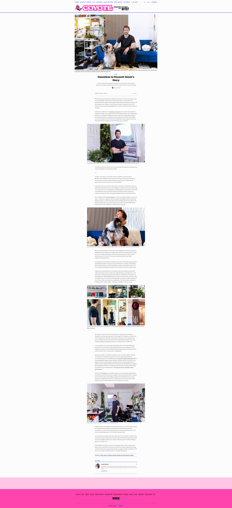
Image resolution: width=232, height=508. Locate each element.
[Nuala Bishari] (112, 88)
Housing (105, 455)
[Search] (144, 2)
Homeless (131, 455)
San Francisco (126, 455)
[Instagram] (116, 498)
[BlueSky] (118, 498)
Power (115, 74)
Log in (148, 2)
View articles (104, 470)
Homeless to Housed (112, 455)
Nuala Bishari (117, 87)
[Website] (136, 464)
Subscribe (154, 2)
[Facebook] (114, 498)
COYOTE (114, 505)
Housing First (120, 455)
